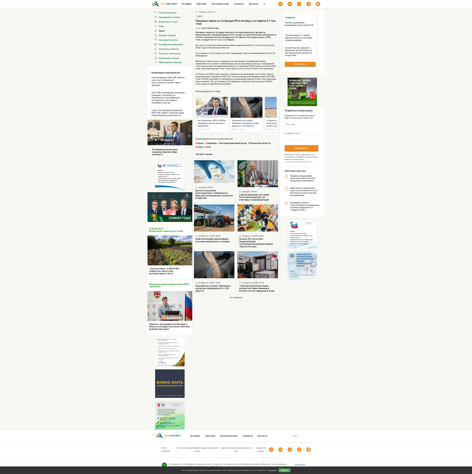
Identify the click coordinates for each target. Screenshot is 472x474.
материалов (220, 39)
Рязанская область (260, 143)
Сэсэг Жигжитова (210, 28)
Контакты (253, 4)
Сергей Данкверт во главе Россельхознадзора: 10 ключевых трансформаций (254, 197)
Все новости (300, 64)
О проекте (239, 4)
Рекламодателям (220, 4)
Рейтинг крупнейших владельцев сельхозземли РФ (299, 23)
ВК (232, 139)
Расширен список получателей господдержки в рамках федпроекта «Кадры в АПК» (305, 206)
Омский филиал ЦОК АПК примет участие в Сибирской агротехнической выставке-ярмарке (168, 81)
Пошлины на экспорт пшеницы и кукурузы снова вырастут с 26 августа (245, 123)
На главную (236, 297)
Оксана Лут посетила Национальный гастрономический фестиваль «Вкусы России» (256, 243)
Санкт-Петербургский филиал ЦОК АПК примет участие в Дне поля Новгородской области (168, 113)
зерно (200, 143)
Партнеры (201, 4)
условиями (272, 470)
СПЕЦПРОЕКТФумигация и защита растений (166, 229)
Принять (284, 470)
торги (200, 147)
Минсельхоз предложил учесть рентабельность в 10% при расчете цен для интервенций (303, 191)
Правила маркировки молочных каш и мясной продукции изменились (302, 178)
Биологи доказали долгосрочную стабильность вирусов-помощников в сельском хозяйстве (214, 194)
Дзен (221, 139)
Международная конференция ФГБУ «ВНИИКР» (169, 285)
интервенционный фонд (233, 143)
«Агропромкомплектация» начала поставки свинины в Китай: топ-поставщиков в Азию (257, 288)
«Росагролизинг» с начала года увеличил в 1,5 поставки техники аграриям (298, 37)
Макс (226, 139)
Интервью (187, 4)
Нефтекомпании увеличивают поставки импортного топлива (212, 240)
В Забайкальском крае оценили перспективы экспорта (165, 152)
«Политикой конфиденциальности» (298, 162)
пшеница (212, 143)
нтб (209, 147)
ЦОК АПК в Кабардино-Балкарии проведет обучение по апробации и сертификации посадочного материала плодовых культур (168, 97)
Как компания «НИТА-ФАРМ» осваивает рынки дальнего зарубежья (212, 123)
